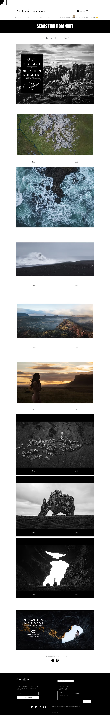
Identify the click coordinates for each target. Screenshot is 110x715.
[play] (91, 658)
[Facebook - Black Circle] (52, 660)
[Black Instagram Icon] (34, 11)
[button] (87, 11)
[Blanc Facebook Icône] (40, 706)
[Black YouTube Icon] (42, 11)
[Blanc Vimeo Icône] (31, 706)
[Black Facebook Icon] (36, 11)
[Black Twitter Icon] (39, 11)
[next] (91, 352)
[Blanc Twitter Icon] (36, 706)
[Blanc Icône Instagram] (44, 706)
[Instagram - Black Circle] (57, 660)
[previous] (18, 352)
